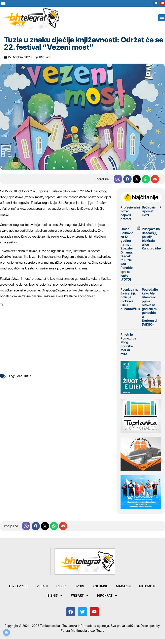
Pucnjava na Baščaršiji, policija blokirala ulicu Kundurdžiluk (152, 238)
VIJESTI (42, 586)
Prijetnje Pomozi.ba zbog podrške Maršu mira (128, 344)
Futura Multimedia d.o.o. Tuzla (82, 631)
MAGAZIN (123, 586)
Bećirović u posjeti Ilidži (149, 211)
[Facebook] (155, 3)
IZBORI (61, 586)
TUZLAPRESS (18, 586)
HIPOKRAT (104, 595)
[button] (3, 3)
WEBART (77, 595)
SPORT (80, 586)
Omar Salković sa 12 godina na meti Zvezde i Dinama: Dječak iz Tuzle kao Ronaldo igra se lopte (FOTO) (127, 254)
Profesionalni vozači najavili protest (130, 213)
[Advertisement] (56, 339)
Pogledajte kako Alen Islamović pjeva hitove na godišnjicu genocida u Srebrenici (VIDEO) (150, 306)
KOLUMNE (100, 586)
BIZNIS (52, 595)
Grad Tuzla (23, 376)
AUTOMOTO (148, 586)
